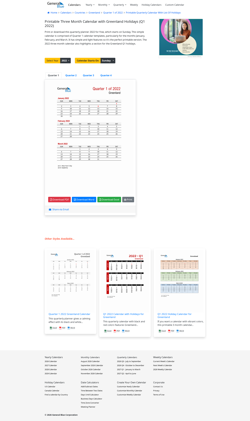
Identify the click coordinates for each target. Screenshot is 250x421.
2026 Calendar (51, 361)
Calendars (74, 5)
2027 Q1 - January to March (128, 369)
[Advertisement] (180, 76)
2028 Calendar (51, 369)
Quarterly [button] (119, 4)
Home (53, 12)
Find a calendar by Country (56, 394)
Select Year (52, 60)
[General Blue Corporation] (55, 4)
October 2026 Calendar (91, 369)
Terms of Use (158, 394)
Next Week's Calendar (162, 365)
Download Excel (110, 199)
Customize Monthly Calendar (129, 390)
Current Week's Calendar (163, 361)
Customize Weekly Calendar (129, 394)
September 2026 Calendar (92, 365)
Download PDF (60, 199)
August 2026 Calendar (90, 361)
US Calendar (50, 386)
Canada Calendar (52, 390)
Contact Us (158, 386)
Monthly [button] (103, 4)
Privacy (156, 390)
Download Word (85, 199)
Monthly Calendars (90, 357)
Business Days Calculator (91, 398)
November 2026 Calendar (92, 373)
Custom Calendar (174, 4)
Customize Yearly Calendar (128, 386)
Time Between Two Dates (91, 390)
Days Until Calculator (90, 394)
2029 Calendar (51, 373)
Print (129, 199)
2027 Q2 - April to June (126, 373)
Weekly (134, 4)
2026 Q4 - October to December (130, 365)
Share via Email (60, 209)
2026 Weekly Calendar (162, 369)
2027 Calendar (51, 365)
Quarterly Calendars (127, 357)
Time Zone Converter (90, 402)
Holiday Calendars (151, 4)
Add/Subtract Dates (89, 386)
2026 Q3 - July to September (129, 361)
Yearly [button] (89, 4)
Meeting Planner (88, 406)
